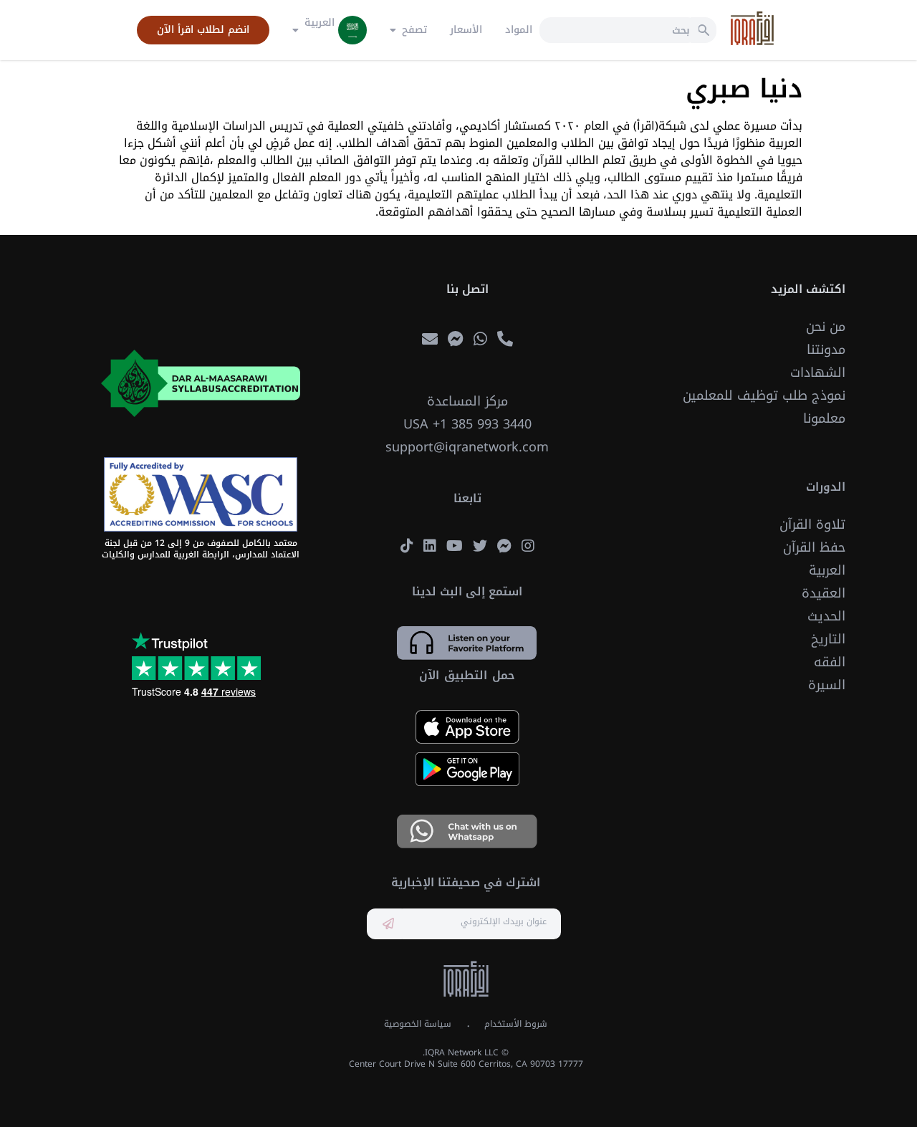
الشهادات (817, 372)
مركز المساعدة (467, 401)
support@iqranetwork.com (467, 447)
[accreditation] (200, 383)
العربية (827, 570)
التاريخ (828, 639)
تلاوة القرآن (812, 524)
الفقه (829, 662)
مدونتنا (826, 349)
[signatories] (200, 494)
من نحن (825, 326)
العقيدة (823, 593)
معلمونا (824, 418)
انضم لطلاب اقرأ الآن (203, 30)
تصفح (414, 30)
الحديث (826, 616)
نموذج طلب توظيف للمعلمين (764, 395)
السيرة (826, 684)
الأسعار (466, 30)
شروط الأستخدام (515, 1024)
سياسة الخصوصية (417, 1024)
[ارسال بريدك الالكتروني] (388, 923)
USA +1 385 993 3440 (467, 424)
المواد (518, 30)
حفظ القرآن (814, 547)
